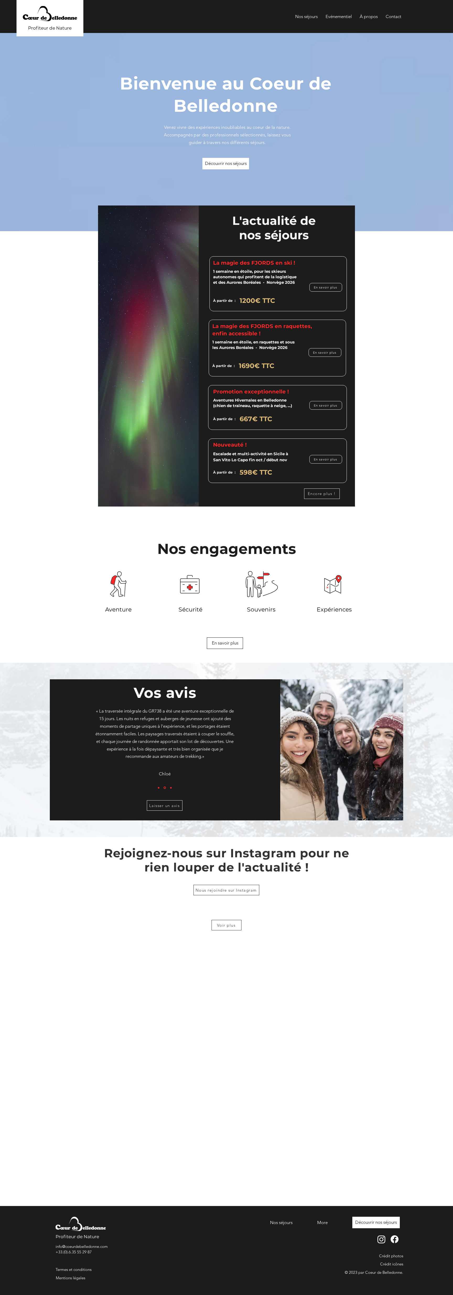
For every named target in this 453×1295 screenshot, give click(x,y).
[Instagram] (381, 1239)
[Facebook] (394, 1239)
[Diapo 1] (158, 787)
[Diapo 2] (164, 787)
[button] (164, 805)
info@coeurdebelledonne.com (82, 1246)
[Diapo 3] (170, 788)
